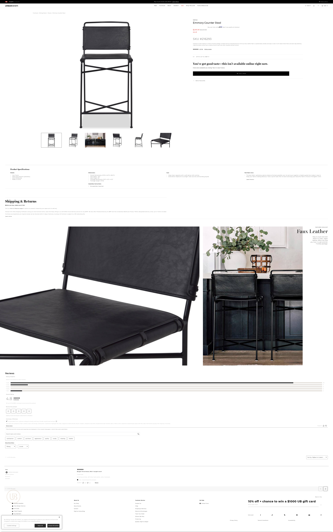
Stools (49, 13)
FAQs (136, 506)
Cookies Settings (11, 525)
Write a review (208, 49)
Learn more (8, 216)
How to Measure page (16, 208)
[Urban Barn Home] (11, 6)
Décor (169, 5)
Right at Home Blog (79, 511)
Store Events (77, 506)
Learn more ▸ (250, 179)
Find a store (324, 1)
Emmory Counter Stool (207, 22)
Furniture (162, 5)
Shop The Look (190, 5)
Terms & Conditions (263, 520)
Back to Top (318, 497)
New (155, 5)
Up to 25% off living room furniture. (166, 1)
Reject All (40, 525)
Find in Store (242, 73)
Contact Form (205, 503)
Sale (182, 5)
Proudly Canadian (19, 503)
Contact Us (138, 503)
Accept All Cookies (53, 525)
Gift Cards (16, 508)
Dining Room (43, 13)
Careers (76, 508)
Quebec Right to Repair (141, 521)
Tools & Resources (202, 5)
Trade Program (18, 511)
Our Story (76, 503)
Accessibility (291, 520)
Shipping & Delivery (140, 508)
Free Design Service (19, 506)
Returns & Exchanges (141, 511)
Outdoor (176, 5)
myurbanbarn (17, 513)
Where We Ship (139, 516)
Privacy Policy (234, 520)
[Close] (59, 517)
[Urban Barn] (13, 497)
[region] (31, 522)
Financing (138, 519)
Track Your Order (139, 513)
